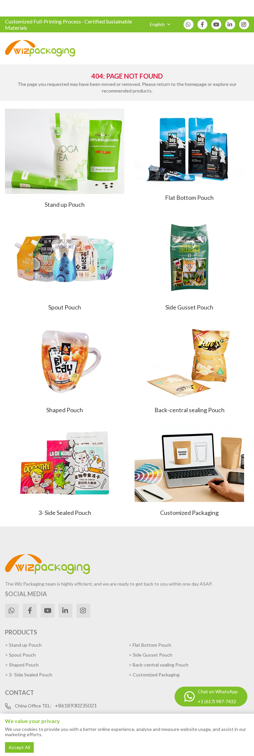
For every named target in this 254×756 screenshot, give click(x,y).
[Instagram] (244, 24)
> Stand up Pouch (23, 645)
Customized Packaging (189, 512)
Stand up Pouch (65, 204)
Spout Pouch (64, 307)
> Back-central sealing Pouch (159, 664)
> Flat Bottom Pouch (150, 645)
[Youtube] (216, 24)
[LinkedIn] (230, 24)
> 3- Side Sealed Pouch (28, 674)
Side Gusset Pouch (189, 307)
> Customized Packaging (154, 674)
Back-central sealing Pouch (189, 410)
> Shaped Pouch (22, 664)
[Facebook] (202, 24)
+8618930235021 (76, 705)
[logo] (40, 48)
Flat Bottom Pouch (189, 197)
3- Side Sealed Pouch (64, 512)
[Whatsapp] (188, 24)
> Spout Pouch (20, 655)
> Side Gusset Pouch (150, 655)
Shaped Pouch (64, 410)
